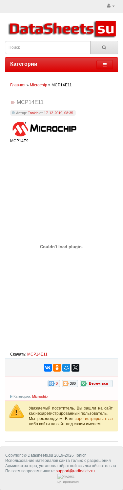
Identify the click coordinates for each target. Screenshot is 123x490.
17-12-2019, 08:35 (58, 113)
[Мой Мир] (66, 368)
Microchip (40, 396)
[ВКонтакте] (48, 368)
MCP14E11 (37, 354)
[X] (75, 368)
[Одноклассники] (57, 368)
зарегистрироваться (94, 418)
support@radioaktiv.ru (75, 471)
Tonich (33, 113)
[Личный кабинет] (111, 6)
